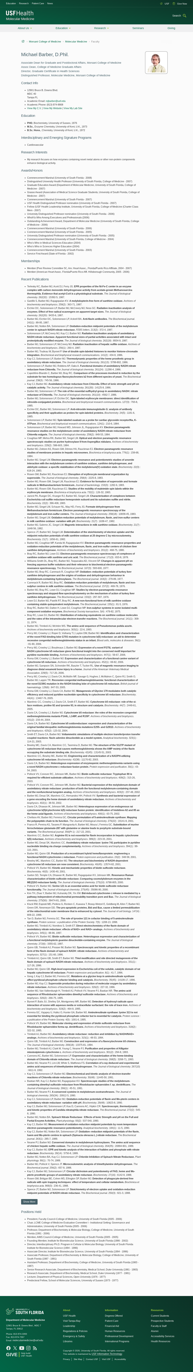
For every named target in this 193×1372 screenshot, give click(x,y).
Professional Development (119, 1336)
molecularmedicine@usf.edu (28, 1340)
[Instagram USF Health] (28, 1348)
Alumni (154, 1331)
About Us (23, 28)
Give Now (182, 3)
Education (11, 3)
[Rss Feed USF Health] (35, 1348)
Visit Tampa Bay (71, 1321)
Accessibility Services (162, 1336)
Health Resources (160, 1341)
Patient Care (38, 3)
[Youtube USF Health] (21, 1348)
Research (24, 3)
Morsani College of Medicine (45, 41)
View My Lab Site (73, 108)
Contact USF (92, 1359)
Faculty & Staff (158, 1326)
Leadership (69, 1326)
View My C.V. (34, 108)
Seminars (138, 28)
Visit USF (106, 1359)
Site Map (78, 1359)
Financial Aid (112, 1326)
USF (166, 3)
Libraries (67, 1341)
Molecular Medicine (20, 19)
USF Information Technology (107, 1354)
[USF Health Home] (19, 13)
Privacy (66, 1359)
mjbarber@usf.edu (56, 101)
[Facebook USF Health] (8, 1348)
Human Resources (115, 1331)
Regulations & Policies (75, 1331)
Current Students (160, 1316)
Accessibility (120, 1359)
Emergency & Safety (74, 1336)
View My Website (52, 108)
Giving (171, 28)
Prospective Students (162, 1321)
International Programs (117, 1341)
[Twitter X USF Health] (15, 1348)
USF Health (69, 1316)
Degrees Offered (114, 1316)
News (50, 3)
